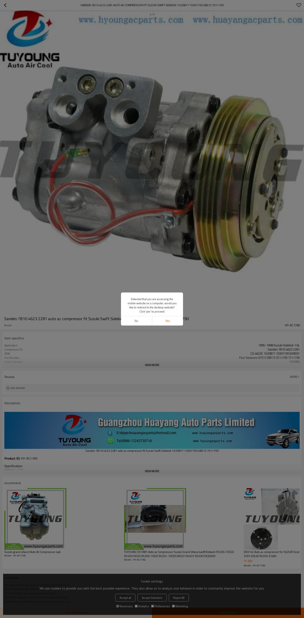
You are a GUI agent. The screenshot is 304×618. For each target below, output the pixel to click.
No (136, 321)
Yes (167, 321)
